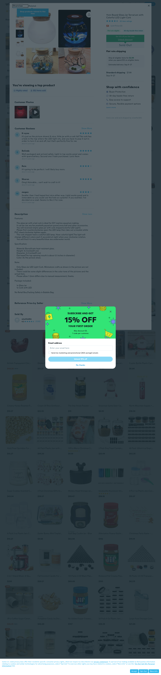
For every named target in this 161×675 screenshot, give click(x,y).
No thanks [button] (80, 365)
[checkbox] (49, 353)
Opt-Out (143, 671)
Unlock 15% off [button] (80, 359)
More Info (154, 671)
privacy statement (101, 662)
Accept (134, 671)
